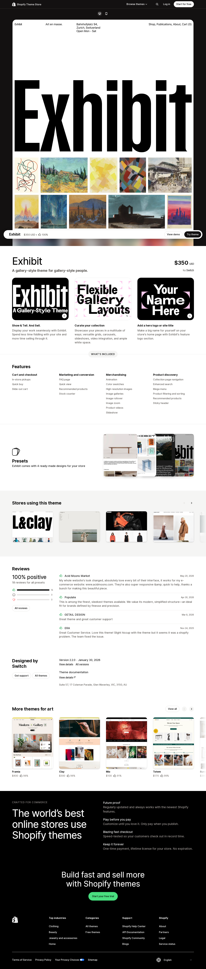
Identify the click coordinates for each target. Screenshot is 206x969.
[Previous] (184, 503)
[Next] (191, 503)
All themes (41, 675)
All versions (82, 664)
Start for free (183, 4)
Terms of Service (22, 959)
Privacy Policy (43, 959)
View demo (173, 234)
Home (52, 943)
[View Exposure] (158, 455)
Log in (166, 4)
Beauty (53, 932)
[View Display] (120, 455)
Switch (190, 270)
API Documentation (133, 932)
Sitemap (92, 959)
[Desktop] (99, 13)
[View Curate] (139, 455)
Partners (164, 932)
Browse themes (135, 4)
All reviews (21, 608)
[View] (32, 527)
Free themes (93, 932)
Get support (22, 675)
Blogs (125, 943)
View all (172, 708)
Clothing (54, 926)
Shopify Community (133, 938)
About (162, 926)
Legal (162, 938)
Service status (167, 943)
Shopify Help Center (134, 926)
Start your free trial (103, 896)
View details (66, 664)
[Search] (157, 4)
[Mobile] (106, 13)
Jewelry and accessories (63, 938)
